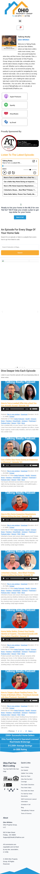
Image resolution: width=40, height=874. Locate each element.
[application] (20, 409)
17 (26, 731)
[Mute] (31, 409)
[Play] (4, 409)
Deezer (13, 423)
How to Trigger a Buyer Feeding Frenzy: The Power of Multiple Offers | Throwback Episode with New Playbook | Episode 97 (19, 695)
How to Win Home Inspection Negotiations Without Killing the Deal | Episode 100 (18, 515)
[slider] (35, 409)
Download (24, 414)
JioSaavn (25, 421)
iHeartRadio (14, 114)
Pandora (9, 421)
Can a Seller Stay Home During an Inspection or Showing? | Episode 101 (19, 460)
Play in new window (13, 414)
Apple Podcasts (15, 97)
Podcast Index (5, 423)
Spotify (12, 105)
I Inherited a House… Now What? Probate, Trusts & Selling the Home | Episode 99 (18, 574)
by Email (13, 122)
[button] (20, 21)
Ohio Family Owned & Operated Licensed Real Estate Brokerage (20, 740)
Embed (12, 416)
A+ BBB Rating (20, 749)
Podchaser (32, 421)
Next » (30, 731)
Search (20, 253)
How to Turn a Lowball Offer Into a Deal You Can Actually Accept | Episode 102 (19, 404)
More (23, 423)
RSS (18, 423)
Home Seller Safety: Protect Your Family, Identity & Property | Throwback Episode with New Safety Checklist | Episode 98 (19, 634)
